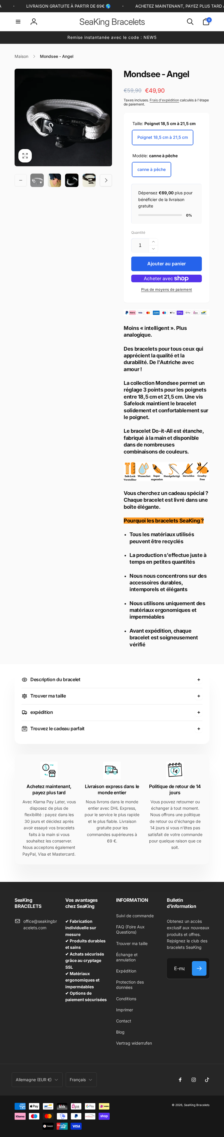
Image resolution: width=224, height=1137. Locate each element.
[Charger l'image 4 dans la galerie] (89, 180)
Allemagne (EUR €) (34, 1079)
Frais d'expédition (164, 100)
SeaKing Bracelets (196, 1105)
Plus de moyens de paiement (166, 289)
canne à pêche (151, 169)
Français (78, 1079)
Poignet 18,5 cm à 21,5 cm (162, 137)
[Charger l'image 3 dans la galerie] (71, 180)
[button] (18, 21)
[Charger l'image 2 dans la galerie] (54, 180)
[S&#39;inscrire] (199, 968)
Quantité (138, 232)
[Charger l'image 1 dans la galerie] (37, 180)
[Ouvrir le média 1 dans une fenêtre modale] (63, 117)
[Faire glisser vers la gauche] (21, 180)
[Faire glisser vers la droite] (106, 180)
